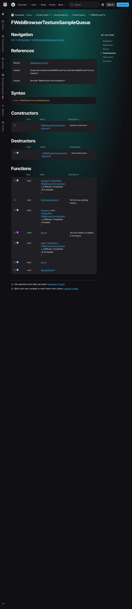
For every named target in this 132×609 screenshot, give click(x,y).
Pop (42, 262)
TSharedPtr (56, 181)
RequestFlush (47, 270)
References (108, 45)
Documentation (30, 15)
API (13, 40)
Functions (107, 61)
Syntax (106, 49)
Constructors (109, 53)
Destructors (108, 57)
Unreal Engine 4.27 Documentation (62, 15)
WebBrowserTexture (39, 63)
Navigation (107, 41)
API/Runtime (23, 40)
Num (43, 233)
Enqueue (45, 210)
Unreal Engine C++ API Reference (80, 15)
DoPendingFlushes (49, 200)
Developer (19, 15)
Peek (43, 243)
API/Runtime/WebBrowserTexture (48, 40)
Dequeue (45, 181)
